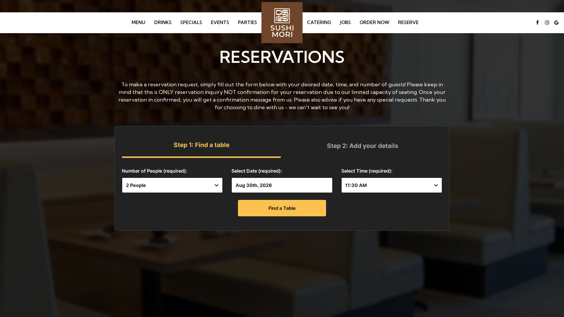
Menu (138, 22)
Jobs (345, 22)
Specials (191, 22)
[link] (282, 22)
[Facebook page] (537, 22)
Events (220, 22)
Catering (319, 22)
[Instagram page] (547, 22)
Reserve (408, 22)
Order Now (374, 22)
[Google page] (556, 22)
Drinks (163, 22)
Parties (247, 22)
